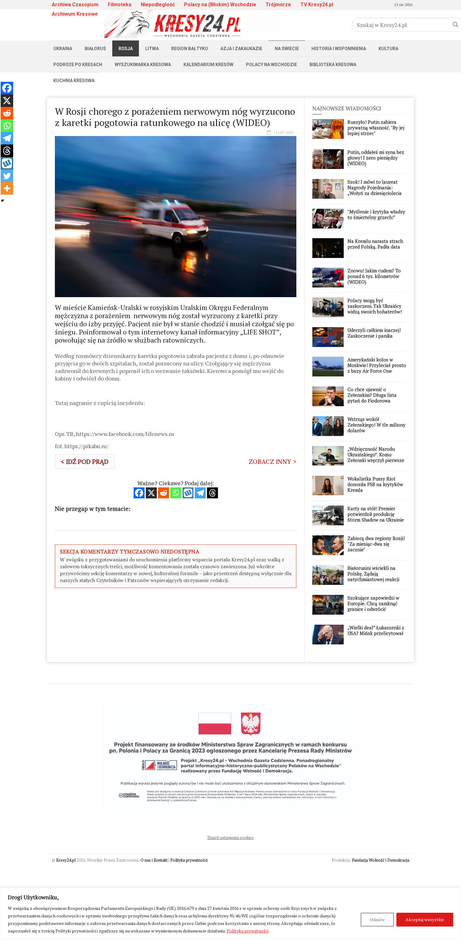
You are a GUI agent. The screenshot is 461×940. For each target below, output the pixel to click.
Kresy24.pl (66, 860)
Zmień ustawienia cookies (230, 837)
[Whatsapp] (175, 492)
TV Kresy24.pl (316, 5)
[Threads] (212, 492)
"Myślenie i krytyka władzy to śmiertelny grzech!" (376, 214)
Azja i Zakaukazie (241, 48)
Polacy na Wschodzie (271, 64)
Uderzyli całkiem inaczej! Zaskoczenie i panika (374, 333)
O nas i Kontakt (153, 860)
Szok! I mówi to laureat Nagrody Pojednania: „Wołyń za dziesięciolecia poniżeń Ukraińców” (374, 190)
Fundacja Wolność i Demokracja (380, 860)
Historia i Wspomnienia (338, 48)
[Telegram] (200, 492)
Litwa (152, 48)
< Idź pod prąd (85, 461)
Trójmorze (278, 5)
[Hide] (2, 200)
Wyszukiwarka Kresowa (143, 64)
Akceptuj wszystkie (424, 919)
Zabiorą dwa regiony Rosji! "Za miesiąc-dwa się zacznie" (376, 543)
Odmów (377, 919)
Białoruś (95, 48)
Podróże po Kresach (77, 64)
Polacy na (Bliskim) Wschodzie (220, 5)
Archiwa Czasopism (75, 5)
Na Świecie (287, 48)
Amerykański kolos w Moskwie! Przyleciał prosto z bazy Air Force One (376, 365)
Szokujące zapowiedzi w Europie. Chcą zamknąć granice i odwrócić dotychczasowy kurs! (373, 606)
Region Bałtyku (189, 48)
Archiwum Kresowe (75, 14)
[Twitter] (7, 176)
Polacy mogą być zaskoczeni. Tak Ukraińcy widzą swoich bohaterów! (374, 305)
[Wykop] (188, 492)
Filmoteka (119, 5)
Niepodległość (158, 5)
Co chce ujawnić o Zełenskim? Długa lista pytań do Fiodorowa (372, 394)
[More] (7, 188)
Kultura (388, 48)
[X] (151, 492)
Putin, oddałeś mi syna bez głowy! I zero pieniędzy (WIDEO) (375, 157)
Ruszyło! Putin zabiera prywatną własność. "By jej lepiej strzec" (375, 127)
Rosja (126, 48)
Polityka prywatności (247, 931)
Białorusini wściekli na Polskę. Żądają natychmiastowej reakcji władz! (373, 576)
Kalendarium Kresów (208, 64)
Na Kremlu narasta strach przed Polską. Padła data (375, 243)
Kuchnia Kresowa (73, 80)
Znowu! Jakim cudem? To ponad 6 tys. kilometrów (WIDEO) (374, 276)
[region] (230, 914)
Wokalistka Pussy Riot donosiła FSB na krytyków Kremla (375, 484)
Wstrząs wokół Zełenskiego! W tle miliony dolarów (376, 424)
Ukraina (62, 48)
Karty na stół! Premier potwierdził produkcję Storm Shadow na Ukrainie (375, 514)
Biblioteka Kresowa (333, 64)
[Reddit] (163, 492)
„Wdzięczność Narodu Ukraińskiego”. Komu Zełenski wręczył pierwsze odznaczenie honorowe (375, 457)
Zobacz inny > (272, 461)
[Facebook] (139, 492)
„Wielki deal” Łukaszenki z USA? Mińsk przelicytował (375, 630)
